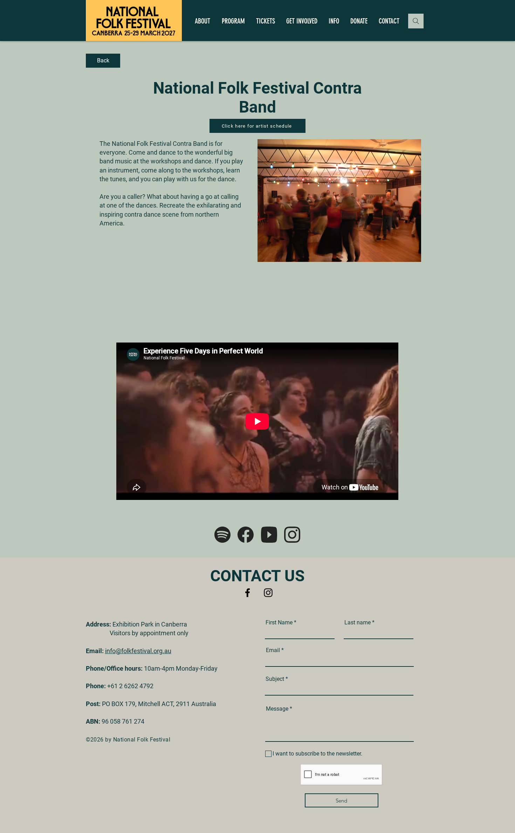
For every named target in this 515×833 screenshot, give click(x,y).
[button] (202, 21)
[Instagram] (268, 592)
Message (277, 709)
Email (273, 650)
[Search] (416, 21)
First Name (279, 622)
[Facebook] (247, 592)
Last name (357, 622)
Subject (275, 679)
